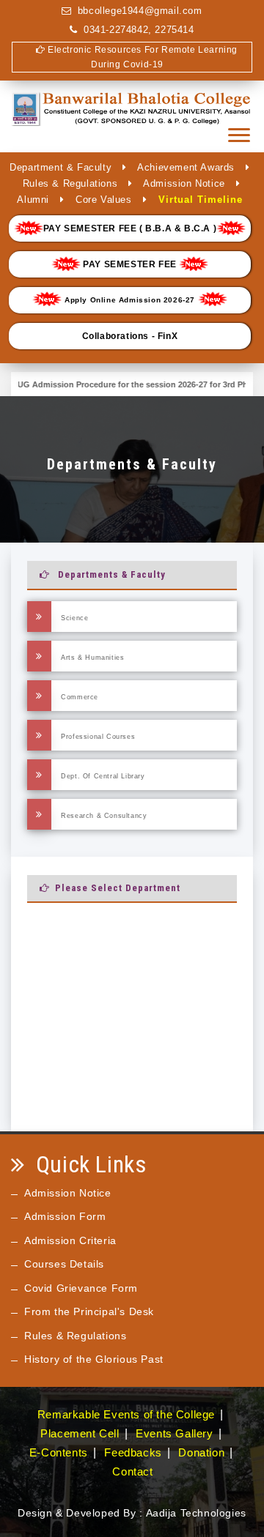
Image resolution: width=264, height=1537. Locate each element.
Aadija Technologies (196, 1513)
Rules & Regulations (70, 183)
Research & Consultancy (103, 815)
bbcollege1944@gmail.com (140, 10)
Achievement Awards (186, 167)
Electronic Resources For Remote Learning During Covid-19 (141, 57)
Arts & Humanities (92, 657)
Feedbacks (132, 1452)
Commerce (78, 697)
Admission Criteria (70, 1240)
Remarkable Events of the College (126, 1414)
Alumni (33, 199)
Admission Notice (184, 183)
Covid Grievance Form (81, 1288)
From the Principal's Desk (89, 1311)
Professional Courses (97, 736)
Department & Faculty (60, 167)
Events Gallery (174, 1433)
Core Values (104, 199)
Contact (132, 1471)
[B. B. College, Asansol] (132, 117)
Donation (201, 1452)
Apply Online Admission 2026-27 (129, 300)
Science (74, 618)
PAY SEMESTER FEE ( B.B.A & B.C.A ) (129, 228)
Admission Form (65, 1216)
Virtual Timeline (200, 199)
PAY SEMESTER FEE (130, 264)
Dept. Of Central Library (102, 776)
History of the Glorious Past (94, 1359)
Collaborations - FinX (130, 336)
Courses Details (64, 1264)
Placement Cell (79, 1433)
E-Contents (58, 1452)
